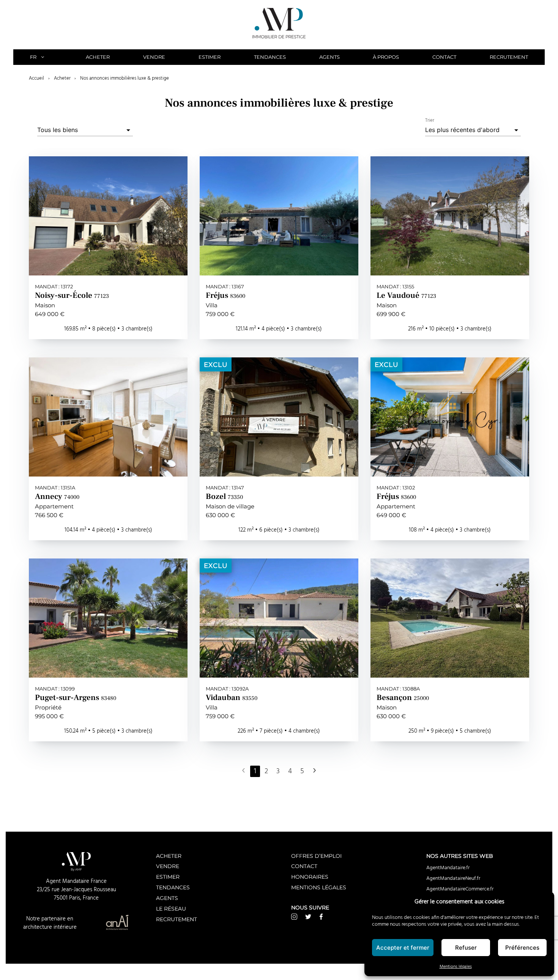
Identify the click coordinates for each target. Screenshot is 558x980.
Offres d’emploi (316, 855)
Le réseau (171, 908)
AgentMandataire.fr (448, 867)
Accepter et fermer (402, 947)
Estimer (210, 57)
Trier (429, 120)
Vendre (154, 57)
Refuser (466, 947)
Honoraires (309, 876)
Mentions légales (456, 966)
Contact (444, 57)
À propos (386, 57)
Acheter (98, 57)
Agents (329, 57)
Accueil (36, 78)
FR (33, 57)
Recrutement (509, 57)
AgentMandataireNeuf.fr (453, 878)
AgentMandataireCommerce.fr (459, 889)
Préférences (522, 947)
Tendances (270, 57)
